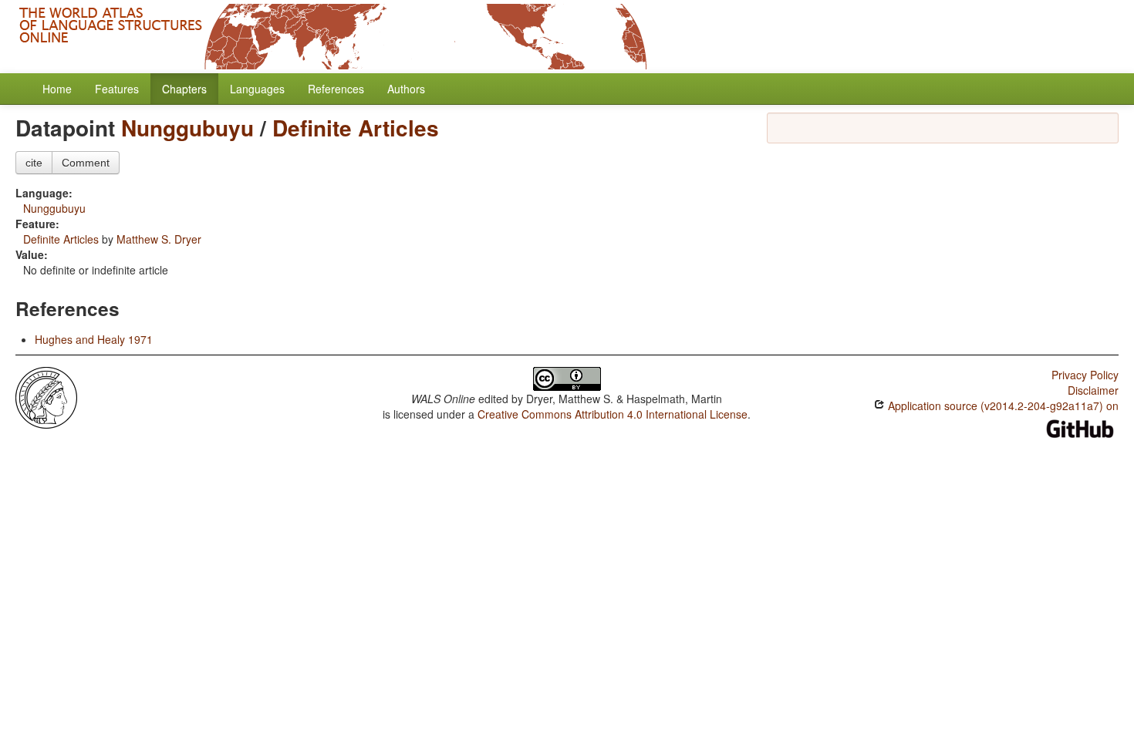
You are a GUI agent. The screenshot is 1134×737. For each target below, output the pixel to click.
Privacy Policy (1085, 374)
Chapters (184, 88)
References (336, 88)
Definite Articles (355, 127)
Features (117, 88)
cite (33, 162)
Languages (257, 88)
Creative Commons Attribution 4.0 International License (613, 414)
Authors (406, 88)
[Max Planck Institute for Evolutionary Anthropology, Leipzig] (46, 396)
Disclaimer (1093, 390)
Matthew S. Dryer (158, 239)
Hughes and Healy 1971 (94, 339)
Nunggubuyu (187, 127)
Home (57, 88)
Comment (86, 162)
